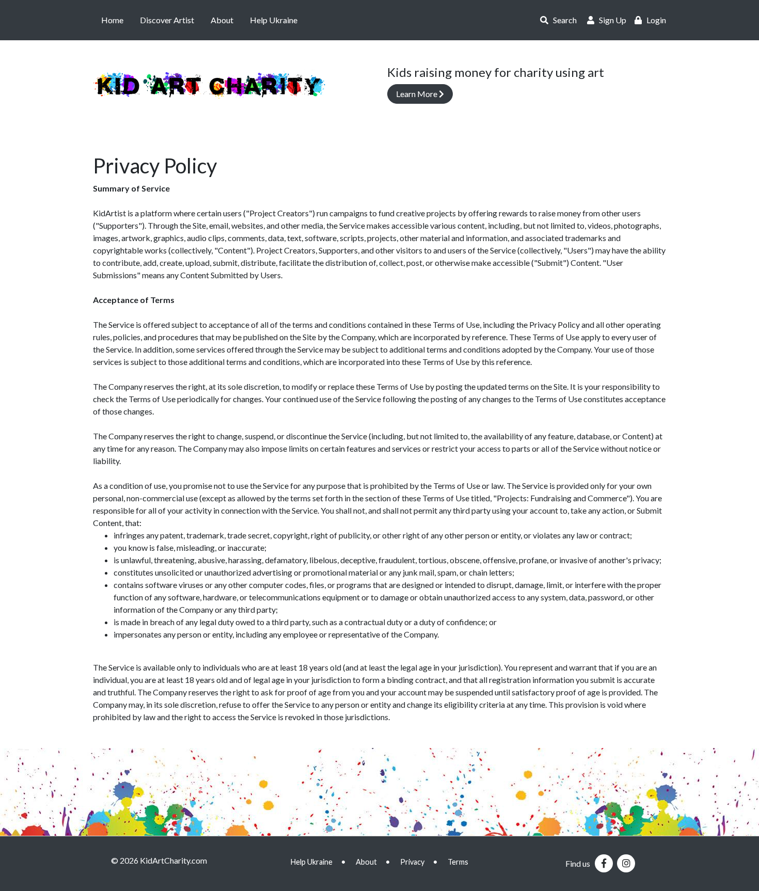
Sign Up (610, 20)
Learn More (417, 94)
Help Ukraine (273, 20)
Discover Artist (167, 20)
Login (654, 20)
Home (112, 20)
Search (562, 20)
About (222, 20)
